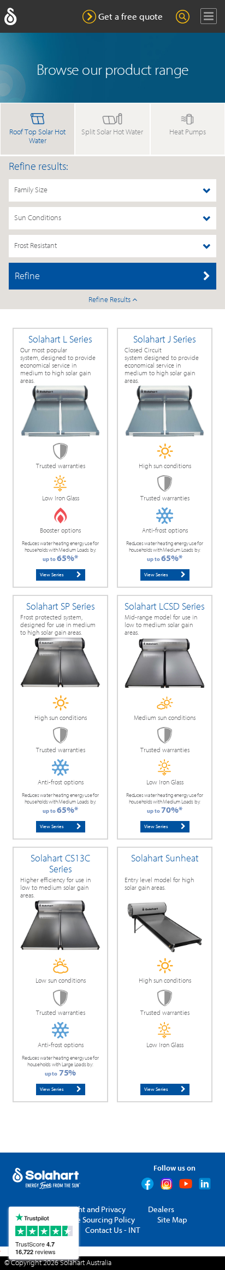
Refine (27, 276)
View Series (52, 574)
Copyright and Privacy (88, 1209)
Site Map (172, 1220)
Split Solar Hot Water (112, 132)
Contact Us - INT (112, 1230)
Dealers (161, 1209)
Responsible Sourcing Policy (86, 1220)
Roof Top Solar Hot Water (37, 136)
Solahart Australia (85, 1263)
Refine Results (110, 300)
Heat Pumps (187, 132)
